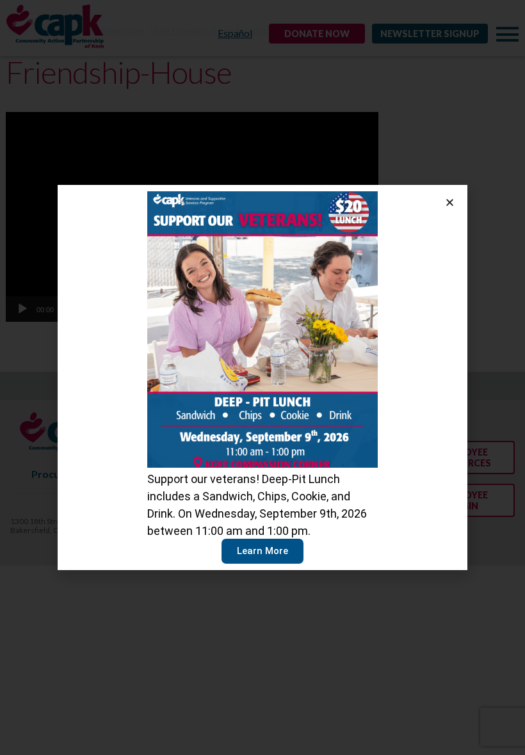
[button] (450, 202)
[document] (262, 377)
